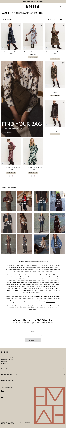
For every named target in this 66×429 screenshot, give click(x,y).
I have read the (33, 335)
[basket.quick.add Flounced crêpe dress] (46, 125)
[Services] (64, 369)
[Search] (61, 6)
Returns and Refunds (7, 359)
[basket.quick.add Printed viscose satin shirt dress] (2, 48)
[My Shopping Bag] (64, 6)
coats (57, 284)
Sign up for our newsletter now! (33, 2)
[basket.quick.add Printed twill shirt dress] (2, 163)
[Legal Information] (64, 374)
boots (45, 284)
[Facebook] (5, 397)
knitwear (24, 288)
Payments (4, 361)
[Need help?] (64, 352)
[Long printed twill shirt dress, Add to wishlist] (63, 25)
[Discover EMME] (64, 380)
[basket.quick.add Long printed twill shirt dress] (46, 48)
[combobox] (51, 19)
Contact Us (4, 363)
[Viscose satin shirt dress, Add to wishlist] (41, 25)
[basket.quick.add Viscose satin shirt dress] (24, 48)
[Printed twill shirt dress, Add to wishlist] (19, 140)
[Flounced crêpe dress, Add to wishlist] (63, 102)
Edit (2, 390)
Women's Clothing (7, 19)
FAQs (2, 355)
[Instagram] (2, 397)
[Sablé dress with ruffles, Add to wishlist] (63, 63)
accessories (50, 302)
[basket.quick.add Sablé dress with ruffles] (46, 86)
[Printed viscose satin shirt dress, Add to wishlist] (19, 25)
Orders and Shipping (7, 357)
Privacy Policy (38, 335)
